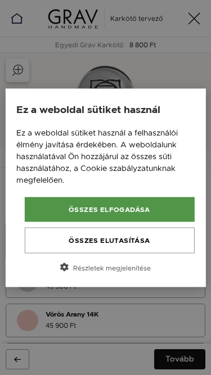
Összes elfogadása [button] (109, 209)
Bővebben (86, 179)
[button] (105, 267)
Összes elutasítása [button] (109, 240)
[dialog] (105, 187)
